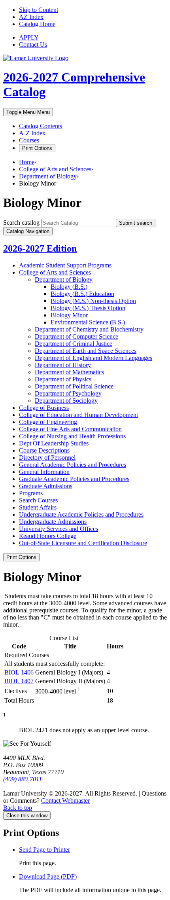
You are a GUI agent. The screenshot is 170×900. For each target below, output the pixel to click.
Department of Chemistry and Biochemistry (89, 329)
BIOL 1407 (19, 681)
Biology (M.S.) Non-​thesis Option (93, 300)
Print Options (37, 148)
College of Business (44, 407)
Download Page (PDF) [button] (48, 876)
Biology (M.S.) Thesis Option (88, 308)
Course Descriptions (44, 450)
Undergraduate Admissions (53, 521)
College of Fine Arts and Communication (70, 429)
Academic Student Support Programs (65, 265)
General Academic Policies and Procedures (72, 464)
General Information (44, 471)
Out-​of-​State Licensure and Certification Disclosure (83, 543)
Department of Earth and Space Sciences (85, 350)
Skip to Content (38, 9)
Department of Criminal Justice (73, 343)
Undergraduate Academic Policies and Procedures (81, 514)
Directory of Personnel (47, 457)
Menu (28, 112)
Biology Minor (69, 315)
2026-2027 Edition (40, 248)
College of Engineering (48, 422)
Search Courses (38, 500)
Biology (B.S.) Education (82, 293)
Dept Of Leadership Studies (54, 443)
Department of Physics (63, 379)
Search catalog (21, 222)
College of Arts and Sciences (55, 169)
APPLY (29, 37)
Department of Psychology (68, 393)
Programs (31, 493)
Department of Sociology (66, 400)
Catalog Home (37, 24)
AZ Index (31, 16)
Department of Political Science (74, 386)
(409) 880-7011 (22, 779)
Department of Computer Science (76, 336)
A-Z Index (32, 133)
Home (26, 162)
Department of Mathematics (69, 372)
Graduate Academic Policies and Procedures (74, 479)
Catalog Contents (40, 126)
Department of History (63, 365)
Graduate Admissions (45, 486)
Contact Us (33, 44)
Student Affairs (38, 507)
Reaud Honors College (47, 535)
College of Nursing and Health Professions (72, 436)
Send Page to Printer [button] (44, 849)
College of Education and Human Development (78, 414)
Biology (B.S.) (69, 286)
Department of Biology (48, 176)
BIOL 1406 (19, 672)
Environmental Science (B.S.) (88, 322)
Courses (29, 140)
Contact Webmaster (65, 800)
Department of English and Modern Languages (93, 357)
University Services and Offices (58, 528)
